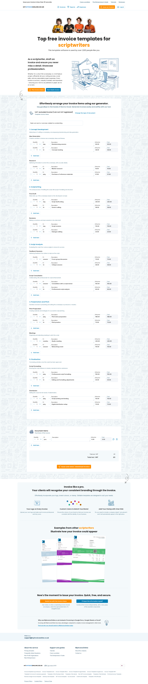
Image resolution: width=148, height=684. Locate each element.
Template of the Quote (71, 674)
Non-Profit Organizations (31, 655)
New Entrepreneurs (29, 658)
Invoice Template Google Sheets (77, 671)
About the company (80, 650)
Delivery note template (48, 676)
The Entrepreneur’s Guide (100, 2)
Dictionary (122, 2)
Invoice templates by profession (32, 671)
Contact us (78, 653)
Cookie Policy (38, 681)
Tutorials (113, 2)
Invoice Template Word (61, 671)
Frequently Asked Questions (32, 653)
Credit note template (82, 676)
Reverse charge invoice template (32, 676)
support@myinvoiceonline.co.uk (36, 638)
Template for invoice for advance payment (35, 674)
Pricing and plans (29, 650)
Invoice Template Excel (48, 671)
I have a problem (85, 2)
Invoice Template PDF (110, 671)
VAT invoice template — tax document (65, 676)
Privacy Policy (28, 681)
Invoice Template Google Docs (95, 671)
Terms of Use (48, 681)
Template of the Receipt (95, 676)
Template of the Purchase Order (56, 674)
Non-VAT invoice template (85, 674)
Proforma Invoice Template (114, 674)
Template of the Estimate (99, 674)
